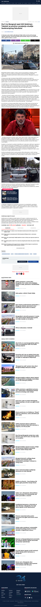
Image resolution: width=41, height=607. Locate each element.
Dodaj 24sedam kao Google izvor (21, 43)
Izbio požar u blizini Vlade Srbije (25, 293)
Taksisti (34, 254)
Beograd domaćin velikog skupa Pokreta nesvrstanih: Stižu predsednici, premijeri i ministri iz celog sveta (26, 460)
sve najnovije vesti (20, 248)
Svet (23, 3)
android (14, 225)
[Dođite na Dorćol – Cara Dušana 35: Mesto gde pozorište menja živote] (8, 485)
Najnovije (3, 3)
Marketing (17, 601)
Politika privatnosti (27, 601)
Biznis (37, 3)
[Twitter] (21, 274)
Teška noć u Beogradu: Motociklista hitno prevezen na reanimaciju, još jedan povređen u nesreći (26, 494)
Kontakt (7, 601)
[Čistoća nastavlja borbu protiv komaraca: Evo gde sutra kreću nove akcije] (8, 519)
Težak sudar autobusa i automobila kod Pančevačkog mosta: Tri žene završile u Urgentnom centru (26, 529)
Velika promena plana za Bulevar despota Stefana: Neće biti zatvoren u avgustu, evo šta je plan (27, 425)
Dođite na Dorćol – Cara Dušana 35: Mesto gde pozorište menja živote (26, 482)
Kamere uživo (8, 3)
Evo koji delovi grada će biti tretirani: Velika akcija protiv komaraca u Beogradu (27, 552)
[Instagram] (19, 274)
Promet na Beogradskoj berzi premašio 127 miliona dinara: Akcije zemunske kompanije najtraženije (27, 540)
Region (18, 592)
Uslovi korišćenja (35, 601)
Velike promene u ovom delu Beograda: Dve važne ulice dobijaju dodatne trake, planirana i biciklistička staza (27, 284)
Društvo (29, 3)
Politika (12, 3)
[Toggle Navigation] (39, 1)
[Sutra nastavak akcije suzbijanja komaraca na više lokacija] (8, 473)
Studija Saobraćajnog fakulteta (22, 254)
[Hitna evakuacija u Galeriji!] (8, 331)
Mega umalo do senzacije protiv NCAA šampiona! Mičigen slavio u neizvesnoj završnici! (20, 235)
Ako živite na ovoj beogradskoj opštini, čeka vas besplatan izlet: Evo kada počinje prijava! (27, 344)
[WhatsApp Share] (25, 40)
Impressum (12, 601)
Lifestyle (33, 3)
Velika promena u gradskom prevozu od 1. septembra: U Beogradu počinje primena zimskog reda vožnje (27, 391)
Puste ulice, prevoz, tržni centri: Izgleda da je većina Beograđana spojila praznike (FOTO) (12, 192)
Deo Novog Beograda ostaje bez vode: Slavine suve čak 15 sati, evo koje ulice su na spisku (27, 437)
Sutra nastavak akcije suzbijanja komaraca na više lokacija (25, 470)
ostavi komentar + (33, 261)
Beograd (7, 21)
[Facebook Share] (6, 40)
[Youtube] (23, 274)
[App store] (27, 591)
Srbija (10, 597)
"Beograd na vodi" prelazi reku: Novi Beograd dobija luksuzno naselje (27, 366)
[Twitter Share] (35, 40)
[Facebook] (17, 274)
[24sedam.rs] (5, 1)
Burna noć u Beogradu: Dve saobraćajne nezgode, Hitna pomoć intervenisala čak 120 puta (26, 563)
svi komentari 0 (22, 261)
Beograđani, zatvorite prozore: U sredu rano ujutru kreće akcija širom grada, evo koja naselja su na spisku (27, 318)
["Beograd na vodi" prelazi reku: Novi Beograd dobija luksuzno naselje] (8, 369)
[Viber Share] (15, 40)
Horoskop (18, 594)
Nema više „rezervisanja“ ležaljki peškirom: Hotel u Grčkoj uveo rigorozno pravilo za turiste (21, 238)
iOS (10, 225)
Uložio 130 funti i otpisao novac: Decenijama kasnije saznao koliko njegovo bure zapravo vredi (20, 231)
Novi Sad (18, 595)
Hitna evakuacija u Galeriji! (24, 328)
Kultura (10, 595)
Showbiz (19, 3)
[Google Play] (35, 591)
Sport (16, 3)
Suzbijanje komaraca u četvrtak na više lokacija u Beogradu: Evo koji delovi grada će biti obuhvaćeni (26, 506)
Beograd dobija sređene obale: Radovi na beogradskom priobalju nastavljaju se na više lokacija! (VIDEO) (27, 379)
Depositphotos (20, 602)
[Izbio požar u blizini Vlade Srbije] (8, 296)
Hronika (25, 3)
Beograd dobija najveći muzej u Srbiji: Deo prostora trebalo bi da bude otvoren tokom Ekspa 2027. (27, 448)
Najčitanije (20, 228)
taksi (31, 254)
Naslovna (3, 21)
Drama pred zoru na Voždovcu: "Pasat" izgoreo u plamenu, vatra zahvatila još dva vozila (27, 414)
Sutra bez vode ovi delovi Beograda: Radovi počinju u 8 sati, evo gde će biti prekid (27, 402)
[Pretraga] (37, 1)
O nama (4, 601)
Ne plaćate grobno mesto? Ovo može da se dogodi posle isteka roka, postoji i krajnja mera (21, 241)
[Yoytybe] (29, 598)
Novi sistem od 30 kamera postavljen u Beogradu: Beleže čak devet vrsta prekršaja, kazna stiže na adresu (27, 306)
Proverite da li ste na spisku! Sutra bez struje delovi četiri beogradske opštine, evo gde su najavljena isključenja (28, 356)
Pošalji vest (21, 601)
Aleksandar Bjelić (6, 254)
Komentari (33, 228)
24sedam (24, 225)
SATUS (12, 254)
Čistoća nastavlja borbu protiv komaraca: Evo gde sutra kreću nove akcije (27, 517)
